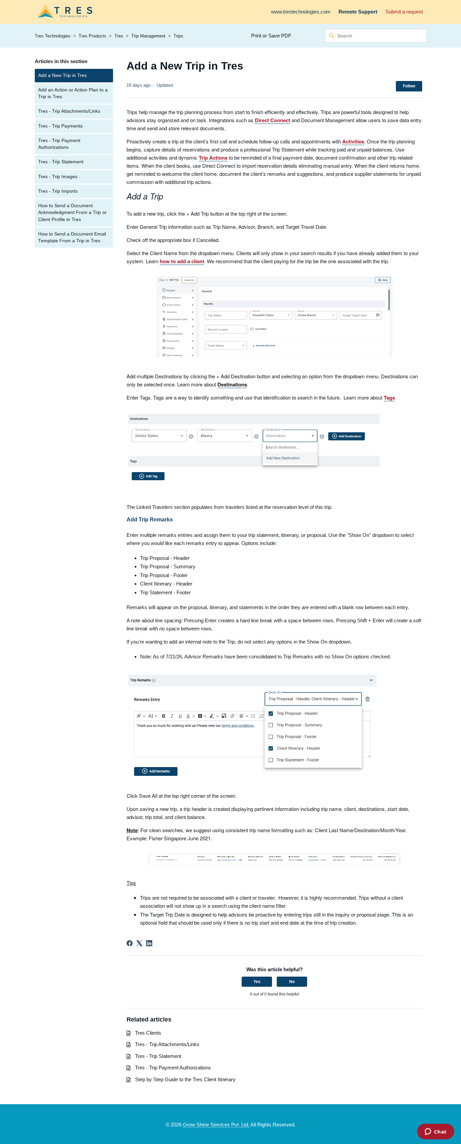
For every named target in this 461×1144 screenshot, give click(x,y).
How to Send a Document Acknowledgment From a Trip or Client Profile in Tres (72, 212)
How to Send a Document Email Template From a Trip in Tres (72, 237)
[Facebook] (130, 943)
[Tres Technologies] (65, 12)
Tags (389, 397)
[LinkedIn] (149, 943)
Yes (257, 981)
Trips (178, 35)
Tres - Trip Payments (60, 126)
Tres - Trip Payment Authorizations (59, 144)
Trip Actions (213, 157)
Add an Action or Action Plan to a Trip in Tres (73, 93)
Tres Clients (148, 1033)
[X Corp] (139, 943)
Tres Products (92, 35)
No (292, 981)
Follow (409, 86)
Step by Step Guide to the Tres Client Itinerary (185, 1079)
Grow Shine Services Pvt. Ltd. (216, 1124)
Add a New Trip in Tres (62, 75)
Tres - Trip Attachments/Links (69, 111)
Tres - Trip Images (57, 176)
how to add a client (182, 261)
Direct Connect (272, 120)
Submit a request (404, 12)
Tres (118, 35)
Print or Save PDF (271, 35)
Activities (353, 141)
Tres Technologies (53, 35)
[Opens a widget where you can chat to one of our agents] (435, 1132)
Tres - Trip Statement (60, 161)
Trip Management (148, 35)
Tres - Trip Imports (58, 191)
